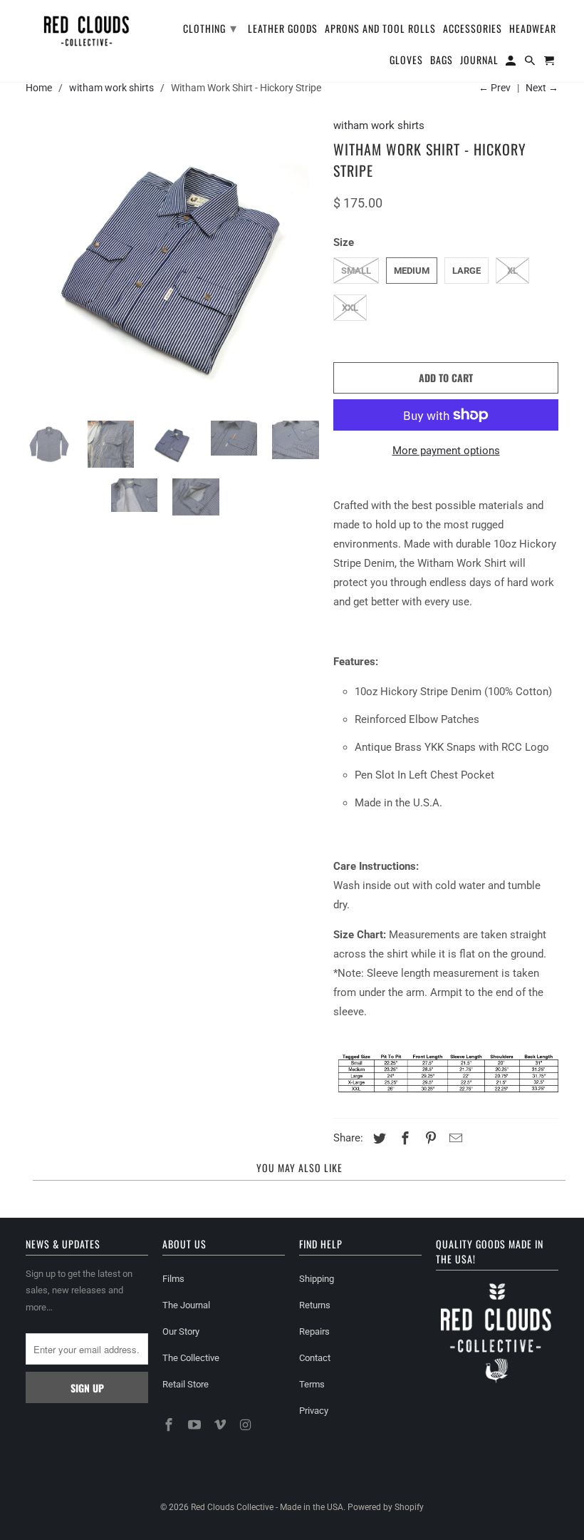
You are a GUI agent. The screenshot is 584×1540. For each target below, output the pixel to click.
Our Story (180, 1331)
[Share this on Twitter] (377, 1138)
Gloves (406, 60)
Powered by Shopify (386, 1507)
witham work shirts (111, 87)
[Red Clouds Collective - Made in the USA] (87, 28)
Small (356, 270)
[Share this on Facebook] (403, 1138)
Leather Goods (283, 29)
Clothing (210, 27)
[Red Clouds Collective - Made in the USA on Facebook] (170, 1424)
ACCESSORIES (472, 29)
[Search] (531, 62)
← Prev (495, 87)
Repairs (314, 1331)
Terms (312, 1384)
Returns (314, 1305)
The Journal (186, 1305)
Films (173, 1278)
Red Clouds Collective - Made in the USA (267, 1507)
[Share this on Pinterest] (428, 1138)
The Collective (190, 1357)
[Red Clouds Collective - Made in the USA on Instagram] (246, 1424)
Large (466, 270)
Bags (441, 60)
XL (512, 270)
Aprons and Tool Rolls (380, 29)
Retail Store (185, 1384)
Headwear (532, 29)
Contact (314, 1357)
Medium (411, 270)
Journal (479, 60)
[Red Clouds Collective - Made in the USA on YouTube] (196, 1424)
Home (39, 87)
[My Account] (512, 62)
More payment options (446, 450)
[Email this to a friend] (453, 1138)
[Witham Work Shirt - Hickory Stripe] (172, 263)
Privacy (313, 1410)
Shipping (316, 1278)
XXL (350, 307)
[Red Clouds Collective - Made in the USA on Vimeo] (221, 1424)
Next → (542, 87)
